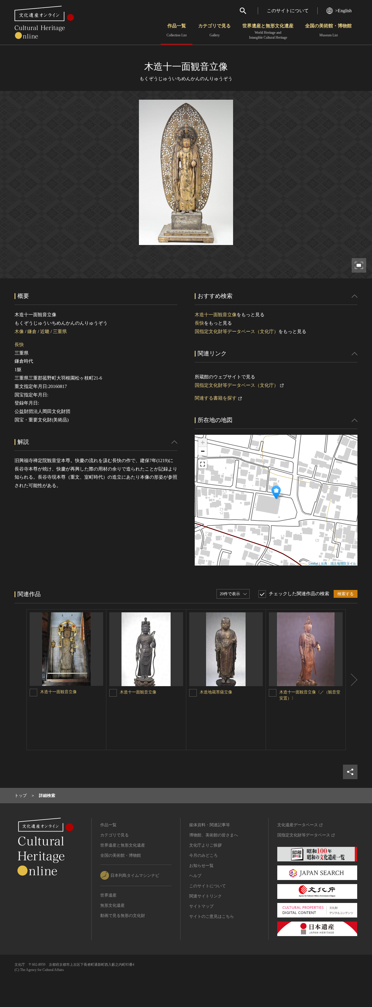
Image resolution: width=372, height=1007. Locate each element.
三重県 (60, 331)
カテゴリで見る (214, 30)
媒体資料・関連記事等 (209, 825)
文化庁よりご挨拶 (205, 845)
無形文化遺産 (112, 905)
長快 (19, 344)
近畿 (44, 331)
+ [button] (203, 442)
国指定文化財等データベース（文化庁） (236, 331)
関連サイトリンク (205, 896)
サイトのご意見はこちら (211, 916)
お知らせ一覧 (201, 865)
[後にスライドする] (351, 679)
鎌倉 (32, 331)
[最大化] (202, 464)
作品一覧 (177, 30)
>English (343, 10)
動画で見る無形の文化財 (122, 915)
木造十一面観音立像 (216, 314)
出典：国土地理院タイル (338, 563)
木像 (19, 331)
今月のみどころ (203, 855)
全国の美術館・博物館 (328, 30)
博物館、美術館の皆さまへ (213, 835)
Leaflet (313, 563)
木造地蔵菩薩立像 (216, 692)
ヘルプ (195, 876)
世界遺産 (108, 895)
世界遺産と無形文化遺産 (268, 31)
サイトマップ (201, 906)
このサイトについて (288, 10)
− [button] (203, 451)
